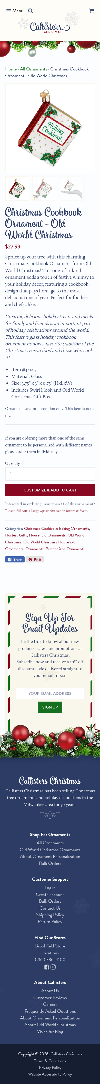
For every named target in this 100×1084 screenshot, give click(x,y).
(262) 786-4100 (50, 959)
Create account (50, 894)
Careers (50, 1004)
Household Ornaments (47, 535)
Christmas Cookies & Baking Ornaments (56, 528)
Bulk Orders (50, 863)
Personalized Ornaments (65, 549)
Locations (50, 952)
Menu (17, 10)
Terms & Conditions (50, 1061)
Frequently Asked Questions (50, 1011)
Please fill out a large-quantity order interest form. (47, 510)
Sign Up (50, 707)
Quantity (12, 463)
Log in (50, 887)
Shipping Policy (50, 914)
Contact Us (50, 907)
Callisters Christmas (66, 1054)
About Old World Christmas (50, 1024)
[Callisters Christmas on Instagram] (53, 966)
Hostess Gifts (16, 535)
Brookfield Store (50, 945)
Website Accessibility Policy (50, 1074)
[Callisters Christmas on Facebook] (47, 966)
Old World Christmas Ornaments (50, 849)
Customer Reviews (50, 997)
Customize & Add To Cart (50, 490)
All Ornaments (33, 69)
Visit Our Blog (50, 1031)
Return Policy (50, 921)
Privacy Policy (50, 1067)
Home (11, 69)
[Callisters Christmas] (50, 28)
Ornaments (34, 549)
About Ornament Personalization (50, 856)
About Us (50, 990)
